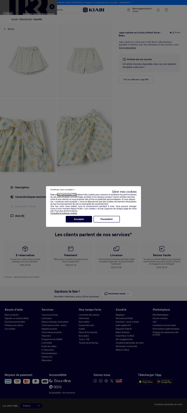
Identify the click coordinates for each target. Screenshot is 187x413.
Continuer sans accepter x (62, 189)
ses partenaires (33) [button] (67, 194)
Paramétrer (107, 219)
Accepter (79, 219)
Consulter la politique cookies (63, 213)
